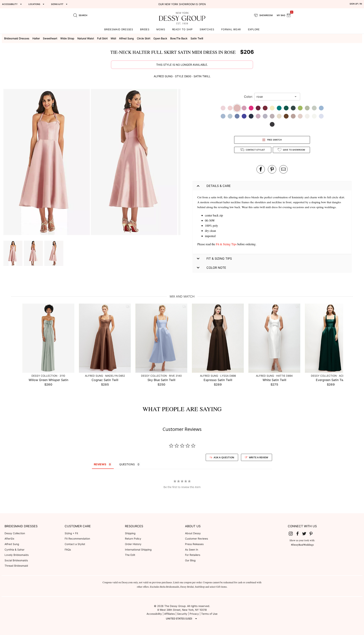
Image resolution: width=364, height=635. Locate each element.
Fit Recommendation (77, 538)
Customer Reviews (196, 538)
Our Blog (190, 560)
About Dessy (193, 533)
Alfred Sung (12, 544)
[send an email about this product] (283, 169)
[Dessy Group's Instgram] (292, 533)
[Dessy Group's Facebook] (299, 533)
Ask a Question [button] (224, 457)
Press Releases (194, 544)
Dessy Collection (15, 533)
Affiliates (169, 613)
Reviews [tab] (100, 464)
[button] (47, 162)
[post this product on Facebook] (261, 169)
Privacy (194, 613)
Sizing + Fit (71, 533)
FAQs (68, 549)
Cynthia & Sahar (14, 549)
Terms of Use (209, 613)
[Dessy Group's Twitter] (305, 533)
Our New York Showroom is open (182, 4)
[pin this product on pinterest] (272, 169)
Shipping (130, 533)
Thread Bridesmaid (16, 565)
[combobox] (274, 96)
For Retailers (192, 554)
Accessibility (154, 613)
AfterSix (9, 538)
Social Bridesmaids (16, 560)
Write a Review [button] (258, 457)
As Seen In (191, 549)
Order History (133, 544)
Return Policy (133, 538)
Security (182, 613)
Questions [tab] (127, 464)
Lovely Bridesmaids (17, 554)
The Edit (130, 554)
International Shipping (138, 549)
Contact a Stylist (75, 544)
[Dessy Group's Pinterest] (312, 533)
